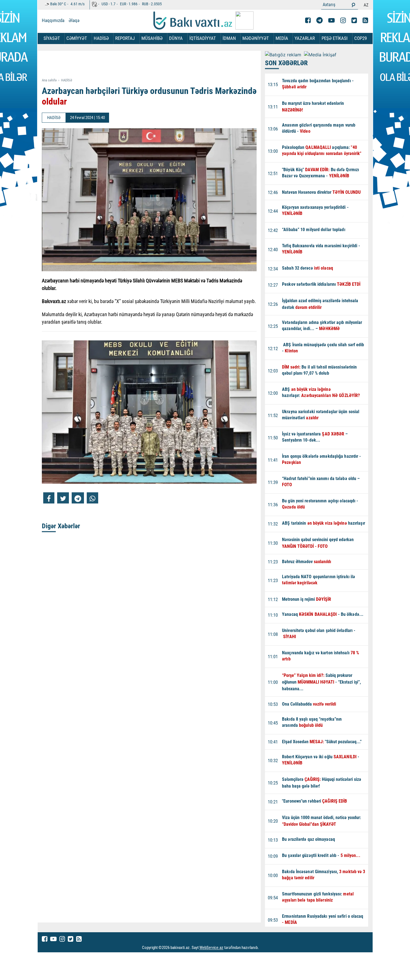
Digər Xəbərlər (61, 526)
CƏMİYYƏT (76, 38)
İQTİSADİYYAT (202, 38)
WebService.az (211, 947)
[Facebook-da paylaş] (49, 498)
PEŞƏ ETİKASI (335, 38)
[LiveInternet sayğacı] (264, 947)
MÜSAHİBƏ (152, 38)
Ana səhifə (49, 80)
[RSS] (365, 20)
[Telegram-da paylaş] (77, 498)
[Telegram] (319, 20)
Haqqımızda (53, 20)
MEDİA (282, 38)
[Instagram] (343, 20)
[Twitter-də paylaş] (63, 498)
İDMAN (229, 38)
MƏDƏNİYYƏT (255, 38)
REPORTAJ (125, 38)
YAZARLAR (305, 38)
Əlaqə (74, 20)
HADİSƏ (101, 38)
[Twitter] (354, 20)
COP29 (360, 38)
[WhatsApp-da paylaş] (92, 498)
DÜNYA (176, 38)
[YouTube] (331, 20)
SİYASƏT (52, 38)
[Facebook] (308, 20)
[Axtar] (353, 4)
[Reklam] (153, 65)
